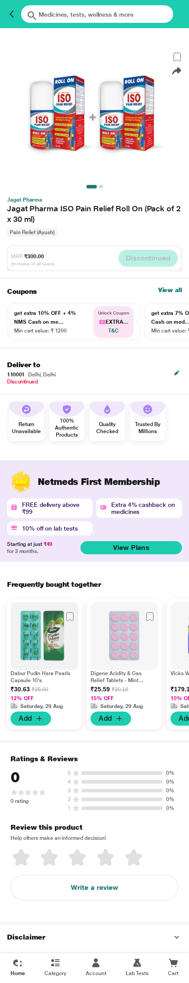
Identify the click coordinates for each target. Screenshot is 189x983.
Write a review (94, 887)
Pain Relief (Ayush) (32, 232)
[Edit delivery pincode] (176, 373)
